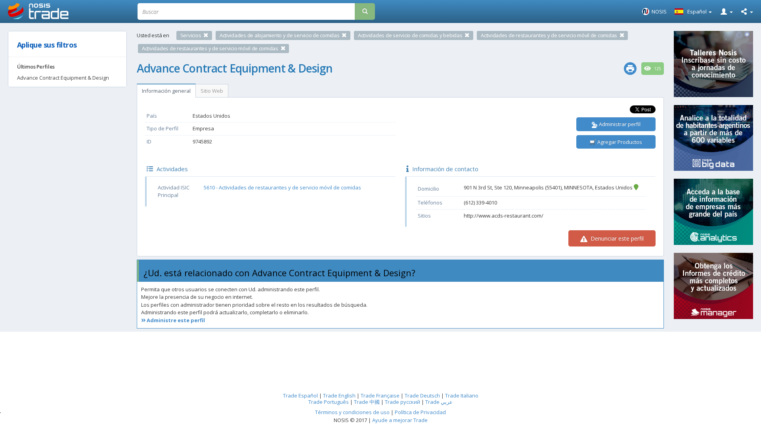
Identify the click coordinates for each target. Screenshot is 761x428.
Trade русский (402, 401)
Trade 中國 (367, 401)
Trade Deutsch (422, 395)
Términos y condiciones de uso (352, 412)
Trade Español (300, 395)
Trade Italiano (461, 395)
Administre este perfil (175, 320)
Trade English (339, 395)
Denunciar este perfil (616, 238)
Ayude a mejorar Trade (400, 420)
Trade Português (328, 401)
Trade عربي (439, 401)
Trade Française (380, 395)
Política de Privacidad (420, 412)
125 (657, 68)
